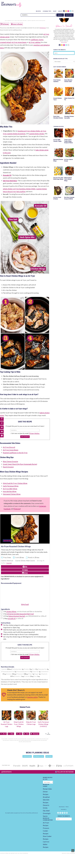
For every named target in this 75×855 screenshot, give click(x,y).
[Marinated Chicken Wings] (58, 153)
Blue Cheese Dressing (10, 461)
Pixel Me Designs (71, 853)
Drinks (45, 808)
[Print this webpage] (2, 431)
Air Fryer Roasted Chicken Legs (6, 724)
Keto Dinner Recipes (35, 740)
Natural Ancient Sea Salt (16, 616)
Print (26, 573)
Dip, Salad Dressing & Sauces (46, 813)
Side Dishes (49, 756)
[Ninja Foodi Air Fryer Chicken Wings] (69, 171)
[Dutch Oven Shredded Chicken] (58, 109)
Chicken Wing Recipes (40, 738)
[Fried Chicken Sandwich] (58, 73)
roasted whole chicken (36, 134)
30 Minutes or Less (38, 756)
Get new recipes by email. (25, 433)
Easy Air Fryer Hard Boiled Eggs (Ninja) (58, 178)
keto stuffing (20, 191)
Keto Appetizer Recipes (24, 740)
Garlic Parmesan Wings (10, 486)
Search (60, 15)
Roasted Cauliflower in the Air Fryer (15, 453)
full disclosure (43, 27)
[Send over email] (2, 427)
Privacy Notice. (34, 433)
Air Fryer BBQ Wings (10, 489)
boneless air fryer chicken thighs (29, 131)
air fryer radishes (35, 42)
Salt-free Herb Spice (10, 181)
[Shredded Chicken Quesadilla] (69, 109)
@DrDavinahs (6, 772)
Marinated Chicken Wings (12, 494)
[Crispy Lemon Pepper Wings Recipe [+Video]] (69, 133)
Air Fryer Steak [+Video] (57, 198)
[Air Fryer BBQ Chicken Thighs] (58, 133)
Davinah (9, 563)
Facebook (7, 509)
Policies (67, 806)
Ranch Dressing (8, 467)
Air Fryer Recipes (22, 738)
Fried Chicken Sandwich (57, 80)
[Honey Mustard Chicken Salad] (69, 73)
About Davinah (62, 806)
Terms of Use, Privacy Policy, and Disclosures (29, 812)
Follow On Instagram (65, 772)
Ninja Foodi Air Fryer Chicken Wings (15, 483)
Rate (26, 570)
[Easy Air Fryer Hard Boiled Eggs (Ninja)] (58, 171)
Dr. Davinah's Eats (11, 4)
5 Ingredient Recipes (13, 738)
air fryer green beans (19, 42)
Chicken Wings (11, 611)
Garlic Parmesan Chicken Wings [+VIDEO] (43, 724)
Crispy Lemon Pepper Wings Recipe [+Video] (68, 141)
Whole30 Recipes (27, 741)
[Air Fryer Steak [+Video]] (58, 190)
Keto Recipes (44, 740)
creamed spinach (5, 42)
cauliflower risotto (37, 39)
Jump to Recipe (17, 24)
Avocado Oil (7, 175)
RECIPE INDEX (69, 15)
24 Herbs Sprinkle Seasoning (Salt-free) (20, 614)
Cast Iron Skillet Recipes (46, 844)
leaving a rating (32, 697)
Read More (64, 42)
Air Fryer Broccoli (9, 447)
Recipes (20, 741)
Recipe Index (47, 789)
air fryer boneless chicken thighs (24, 189)
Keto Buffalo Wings (9, 491)
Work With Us (64, 809)
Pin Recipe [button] (5, 24)
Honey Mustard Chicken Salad (68, 80)
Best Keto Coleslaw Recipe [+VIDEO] (69, 198)
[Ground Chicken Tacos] (58, 91)
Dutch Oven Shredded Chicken (58, 117)
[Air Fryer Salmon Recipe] (69, 153)
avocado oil (11, 618)
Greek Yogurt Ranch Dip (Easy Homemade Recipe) (20, 464)
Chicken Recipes (31, 738)
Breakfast (46, 797)
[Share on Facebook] (2, 423)
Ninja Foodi (25, 604)
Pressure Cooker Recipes (46, 830)
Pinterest (17, 509)
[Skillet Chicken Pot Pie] (69, 91)
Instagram (42, 506)
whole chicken (8, 189)
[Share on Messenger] (2, 435)
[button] (4, 541)
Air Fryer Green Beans (10, 450)
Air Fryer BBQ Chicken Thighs (57, 140)
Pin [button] (26, 566)
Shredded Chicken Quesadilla (69, 117)
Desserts (46, 805)
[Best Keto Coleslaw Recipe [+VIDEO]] (69, 190)
